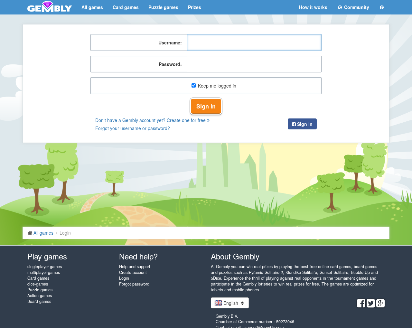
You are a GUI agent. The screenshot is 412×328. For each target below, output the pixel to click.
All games (92, 7)
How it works (313, 7)
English (230, 303)
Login (124, 278)
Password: (170, 64)
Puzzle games (163, 7)
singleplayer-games (44, 266)
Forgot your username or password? (132, 128)
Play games (47, 256)
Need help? (138, 256)
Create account (133, 272)
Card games (126, 7)
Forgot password (134, 284)
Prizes (194, 7)
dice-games (37, 284)
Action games (39, 295)
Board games (39, 301)
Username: (170, 42)
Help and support (134, 266)
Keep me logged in (217, 85)
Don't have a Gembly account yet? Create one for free (151, 120)
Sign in (206, 106)
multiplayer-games (43, 272)
